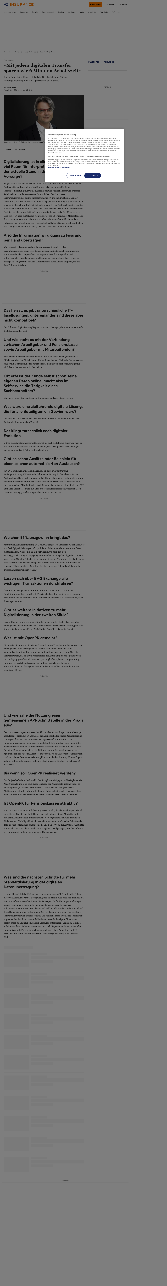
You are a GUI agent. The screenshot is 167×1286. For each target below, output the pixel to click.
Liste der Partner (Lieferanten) (59, 167)
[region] (84, 155)
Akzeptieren (93, 175)
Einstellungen (75, 175)
